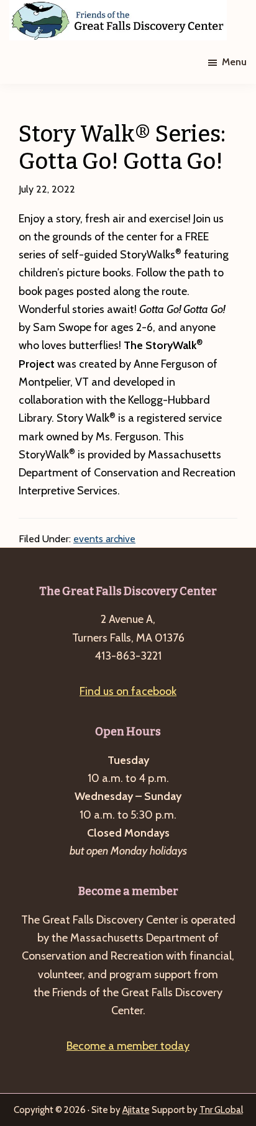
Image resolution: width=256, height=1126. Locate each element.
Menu (234, 62)
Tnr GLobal (221, 1109)
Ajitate (136, 1109)
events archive (104, 539)
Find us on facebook (128, 691)
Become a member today (128, 1046)
